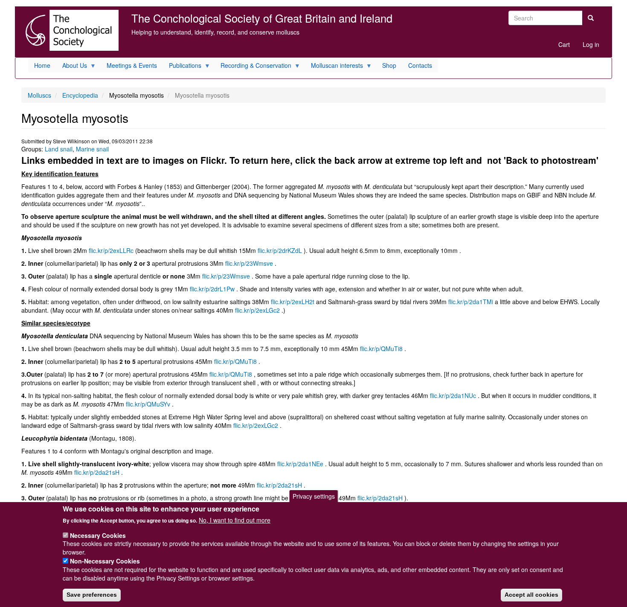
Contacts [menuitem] (420, 65)
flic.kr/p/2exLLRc (111, 250)
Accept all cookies (531, 594)
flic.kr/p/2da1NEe (300, 463)
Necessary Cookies (98, 535)
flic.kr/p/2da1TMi (470, 301)
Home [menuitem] (42, 65)
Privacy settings (314, 496)
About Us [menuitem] (71, 67)
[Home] (70, 30)
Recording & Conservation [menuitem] (253, 67)
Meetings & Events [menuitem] (132, 65)
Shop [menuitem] (389, 65)
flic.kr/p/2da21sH (96, 472)
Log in (591, 44)
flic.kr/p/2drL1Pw (212, 289)
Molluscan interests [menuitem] (334, 67)
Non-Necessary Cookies (105, 561)
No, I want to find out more (234, 520)
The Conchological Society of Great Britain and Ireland (261, 18)
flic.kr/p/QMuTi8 (381, 348)
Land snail (59, 149)
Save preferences (92, 594)
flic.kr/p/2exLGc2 (257, 310)
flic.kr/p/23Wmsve (249, 263)
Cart (564, 44)
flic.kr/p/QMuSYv (148, 404)
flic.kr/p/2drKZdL (280, 250)
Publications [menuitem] (182, 67)
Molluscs (39, 95)
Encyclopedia (80, 95)
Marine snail (92, 149)
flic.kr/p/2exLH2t (292, 301)
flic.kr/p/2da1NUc (453, 395)
